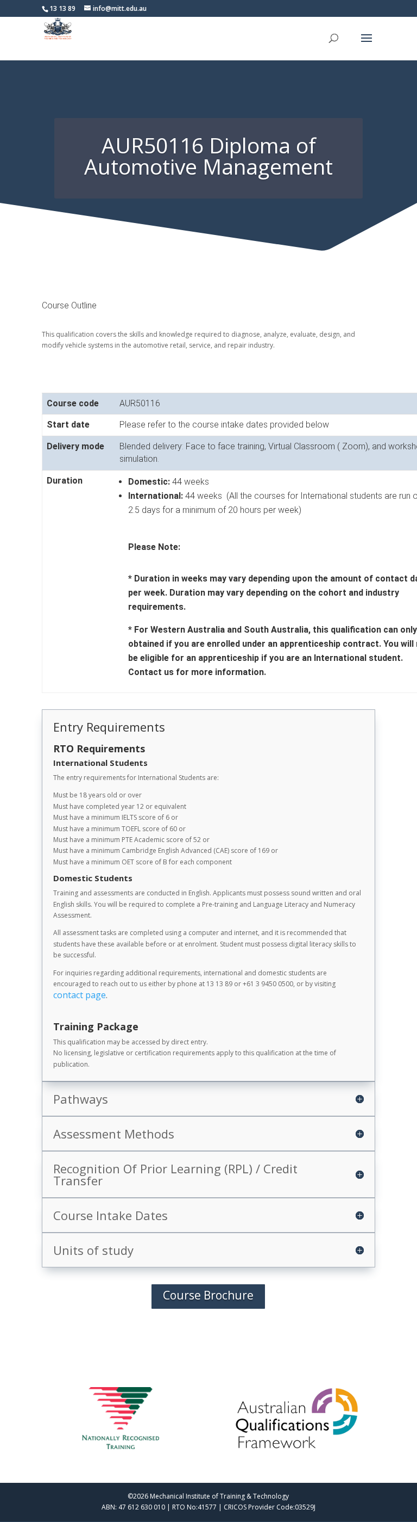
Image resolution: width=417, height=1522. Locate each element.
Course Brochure (208, 1295)
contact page (79, 995)
